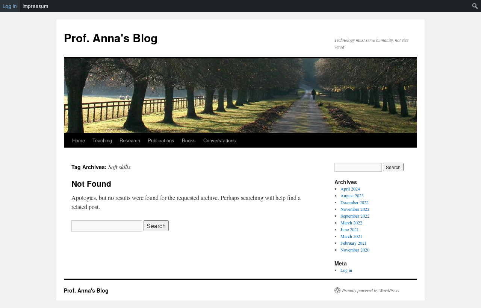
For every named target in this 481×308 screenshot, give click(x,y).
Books (189, 140)
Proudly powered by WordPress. (371, 290)
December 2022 (354, 202)
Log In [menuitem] (10, 6)
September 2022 (354, 216)
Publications (161, 140)
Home (78, 140)
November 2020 (354, 250)
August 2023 (352, 195)
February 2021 (353, 243)
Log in (346, 270)
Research (129, 140)
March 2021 (351, 236)
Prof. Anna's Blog (110, 37)
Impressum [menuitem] (35, 6)
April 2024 (350, 189)
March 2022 (351, 223)
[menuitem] (475, 6)
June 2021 (349, 229)
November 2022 (354, 209)
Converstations (219, 140)
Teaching (102, 140)
